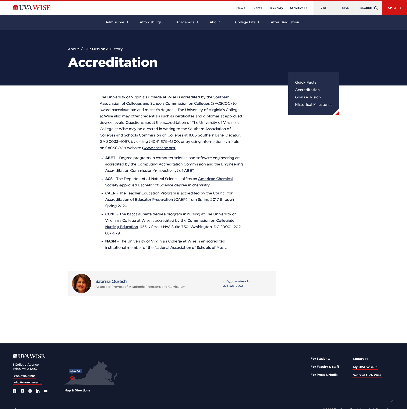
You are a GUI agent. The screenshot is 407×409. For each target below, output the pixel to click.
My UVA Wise (363, 367)
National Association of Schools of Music (191, 247)
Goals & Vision (308, 97)
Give (345, 8)
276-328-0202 (233, 285)
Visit (324, 8)
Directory (275, 8)
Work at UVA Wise (367, 375)
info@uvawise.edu (27, 382)
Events (256, 8)
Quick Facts (305, 82)
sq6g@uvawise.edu (236, 281)
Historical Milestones (313, 105)
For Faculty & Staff (325, 366)
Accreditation (307, 90)
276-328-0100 (24, 376)
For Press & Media (324, 374)
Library (358, 359)
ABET (189, 170)
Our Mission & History (103, 49)
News (240, 8)
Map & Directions (77, 390)
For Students (320, 358)
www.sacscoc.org (159, 148)
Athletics (296, 8)
